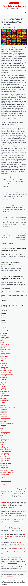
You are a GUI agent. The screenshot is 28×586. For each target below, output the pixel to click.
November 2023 (4, 318)
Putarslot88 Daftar (6, 462)
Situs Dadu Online (18, 548)
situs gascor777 (16, 75)
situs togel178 (4, 367)
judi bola (3, 444)
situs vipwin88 (5, 337)
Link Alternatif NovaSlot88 (8, 407)
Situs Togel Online (5, 448)
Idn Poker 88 (4, 356)
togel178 (3, 339)
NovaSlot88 (4, 411)
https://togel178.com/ (6, 370)
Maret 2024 (4, 315)
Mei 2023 (3, 320)
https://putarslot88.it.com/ (7, 472)
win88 (3, 355)
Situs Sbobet (4, 363)
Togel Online (4, 346)
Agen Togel (4, 484)
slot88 (3, 427)
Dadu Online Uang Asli (15, 542)
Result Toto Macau (5, 418)
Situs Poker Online (6, 481)
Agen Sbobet (4, 467)
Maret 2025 (4, 313)
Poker (2, 351)
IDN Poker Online (5, 458)
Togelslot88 (4, 333)
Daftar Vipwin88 (5, 344)
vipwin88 (3, 376)
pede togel (16, 511)
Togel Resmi (4, 362)
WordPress (4, 584)
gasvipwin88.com (5, 400)
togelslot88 (4, 377)
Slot (2, 360)
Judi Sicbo (3, 456)
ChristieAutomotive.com (14, 6)
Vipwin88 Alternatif (6, 446)
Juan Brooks (5, 27)
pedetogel (3, 428)
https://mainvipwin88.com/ (8, 372)
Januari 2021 (4, 327)
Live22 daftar (11, 491)
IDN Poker (3, 358)
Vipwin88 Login (5, 391)
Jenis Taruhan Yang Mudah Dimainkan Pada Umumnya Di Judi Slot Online (13, 249)
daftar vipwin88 (5, 404)
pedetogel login (5, 439)
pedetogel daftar (5, 502)
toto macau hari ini (12, 563)
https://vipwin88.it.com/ (7, 471)
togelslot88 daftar (5, 432)
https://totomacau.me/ (6, 397)
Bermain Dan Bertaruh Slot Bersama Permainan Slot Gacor (11, 263)
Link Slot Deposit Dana (6, 449)
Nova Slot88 (4, 409)
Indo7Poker (9, 576)
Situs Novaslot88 (5, 365)
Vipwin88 (3, 379)
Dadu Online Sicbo (5, 455)
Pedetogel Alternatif (6, 349)
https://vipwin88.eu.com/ (7, 465)
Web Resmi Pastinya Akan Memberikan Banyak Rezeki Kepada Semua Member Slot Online (13, 278)
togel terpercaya (5, 442)
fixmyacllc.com (4, 406)
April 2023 (3, 322)
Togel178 (3, 384)
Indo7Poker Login (5, 460)
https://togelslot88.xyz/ (7, 374)
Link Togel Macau (5, 353)
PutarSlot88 (4, 416)
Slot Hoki (3, 477)
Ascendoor (16, 583)
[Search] (25, 13)
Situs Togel (4, 335)
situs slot (3, 425)
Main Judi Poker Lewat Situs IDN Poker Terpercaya (11, 303)
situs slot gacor (5, 474)
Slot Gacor (3, 348)
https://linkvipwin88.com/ (7, 423)
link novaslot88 (5, 395)
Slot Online (4, 16)
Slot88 (3, 381)
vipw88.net (4, 402)
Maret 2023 (4, 325)
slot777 (3, 469)
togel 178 (3, 369)
